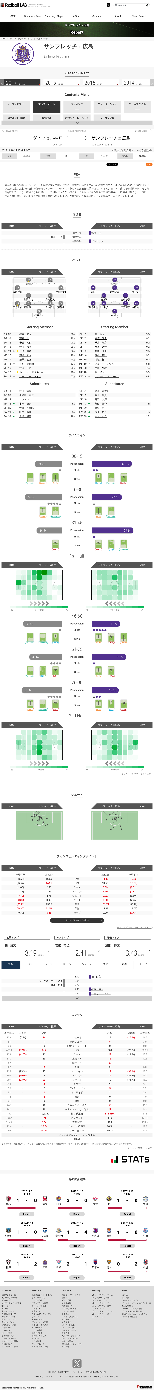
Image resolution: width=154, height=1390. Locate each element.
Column (96, 16)
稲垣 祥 (99, 359)
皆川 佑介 (101, 412)
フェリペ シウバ (104, 363)
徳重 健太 (25, 334)
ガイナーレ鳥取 (68, 1325)
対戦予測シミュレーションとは (135, 1314)
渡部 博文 (25, 346)
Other (124, 1291)
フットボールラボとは (131, 1300)
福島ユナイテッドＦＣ (71, 1295)
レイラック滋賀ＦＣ (70, 1317)
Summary (96, 1291)
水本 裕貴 (101, 346)
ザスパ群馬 (66, 1300)
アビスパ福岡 (7, 1344)
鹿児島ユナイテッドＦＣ (72, 1344)
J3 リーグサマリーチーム (102, 1311)
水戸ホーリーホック (10, 1298)
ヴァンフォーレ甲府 (40, 1322)
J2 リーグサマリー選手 (101, 1306)
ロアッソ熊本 (67, 1341)
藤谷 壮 (24, 338)
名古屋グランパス (9, 1325)
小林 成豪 (25, 403)
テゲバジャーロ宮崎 (40, 1347)
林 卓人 (99, 334)
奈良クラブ (66, 1322)
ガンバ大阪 (6, 1330)
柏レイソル (6, 1306)
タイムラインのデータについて (136, 774)
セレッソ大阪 (7, 1333)
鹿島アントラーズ (9, 1295)
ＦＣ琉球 (65, 1347)
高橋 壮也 (101, 351)
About (117, 16)
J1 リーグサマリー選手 (101, 1298)
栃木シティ (36, 1311)
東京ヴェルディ (8, 1311)
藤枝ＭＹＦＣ (37, 1333)
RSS (149, 164)
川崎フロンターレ (9, 1317)
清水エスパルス (8, 1322)
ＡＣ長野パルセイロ (70, 1309)
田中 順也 (25, 412)
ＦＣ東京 (5, 1309)
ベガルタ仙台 (37, 1300)
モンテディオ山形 (39, 1306)
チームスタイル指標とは (132, 1311)
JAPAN (75, 16)
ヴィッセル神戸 (47, 137)
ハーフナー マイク (30, 376)
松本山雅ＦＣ (67, 1306)
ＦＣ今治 (35, 1338)
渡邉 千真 (25, 368)
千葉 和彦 (101, 342)
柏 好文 (99, 372)
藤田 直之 (25, 359)
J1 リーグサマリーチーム (102, 1295)
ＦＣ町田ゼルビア (9, 1314)
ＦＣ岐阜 (65, 1314)
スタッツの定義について (139, 1148)
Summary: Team (33, 16)
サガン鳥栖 (36, 1341)
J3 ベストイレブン (99, 1317)
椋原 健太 (101, 338)
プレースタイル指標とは (132, 1309)
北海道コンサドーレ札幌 (42, 1295)
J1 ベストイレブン (99, 1300)
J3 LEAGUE (66, 1291)
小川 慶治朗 (26, 363)
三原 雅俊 (25, 351)
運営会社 (89, 1372)
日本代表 (125, 1298)
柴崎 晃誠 (101, 368)
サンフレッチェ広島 (110, 137)
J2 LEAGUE (36, 1291)
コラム (125, 1295)
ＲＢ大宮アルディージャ (42, 1314)
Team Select (139, 16)
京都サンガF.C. (7, 1328)
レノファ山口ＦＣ (69, 1328)
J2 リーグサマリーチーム (102, 1303)
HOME (12, 16)
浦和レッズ (6, 1300)
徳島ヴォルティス (39, 1336)
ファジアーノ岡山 (9, 1338)
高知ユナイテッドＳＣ (71, 1336)
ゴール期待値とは (129, 1317)
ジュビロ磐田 (37, 1330)
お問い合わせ (99, 1372)
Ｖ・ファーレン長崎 (10, 1347)
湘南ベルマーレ (38, 1319)
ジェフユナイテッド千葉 (11, 1303)
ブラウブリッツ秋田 (40, 1303)
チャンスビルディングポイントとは (134, 927)
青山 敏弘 (101, 355)
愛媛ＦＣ (65, 1333)
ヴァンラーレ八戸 (39, 1298)
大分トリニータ (38, 1344)
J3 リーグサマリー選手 (101, 1314)
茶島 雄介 (101, 403)
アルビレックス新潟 (40, 1325)
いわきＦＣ (36, 1309)
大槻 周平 (25, 416)
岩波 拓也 (25, 342)
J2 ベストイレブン (99, 1309)
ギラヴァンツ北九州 (70, 1338)
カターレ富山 (37, 1328)
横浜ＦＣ (35, 1317)
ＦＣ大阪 (65, 1319)
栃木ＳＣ (65, 1298)
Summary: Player (54, 16)
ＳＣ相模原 (66, 1303)
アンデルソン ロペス (107, 376)
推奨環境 (61, 1372)
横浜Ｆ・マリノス (9, 1319)
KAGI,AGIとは (127, 1306)
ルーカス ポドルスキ (31, 372)
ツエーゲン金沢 (68, 1311)
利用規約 (52, 1372)
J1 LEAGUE (6, 1291)
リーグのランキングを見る (77, 920)
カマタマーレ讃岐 (69, 1330)
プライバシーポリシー (75, 1372)
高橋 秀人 (25, 355)
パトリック (101, 416)
